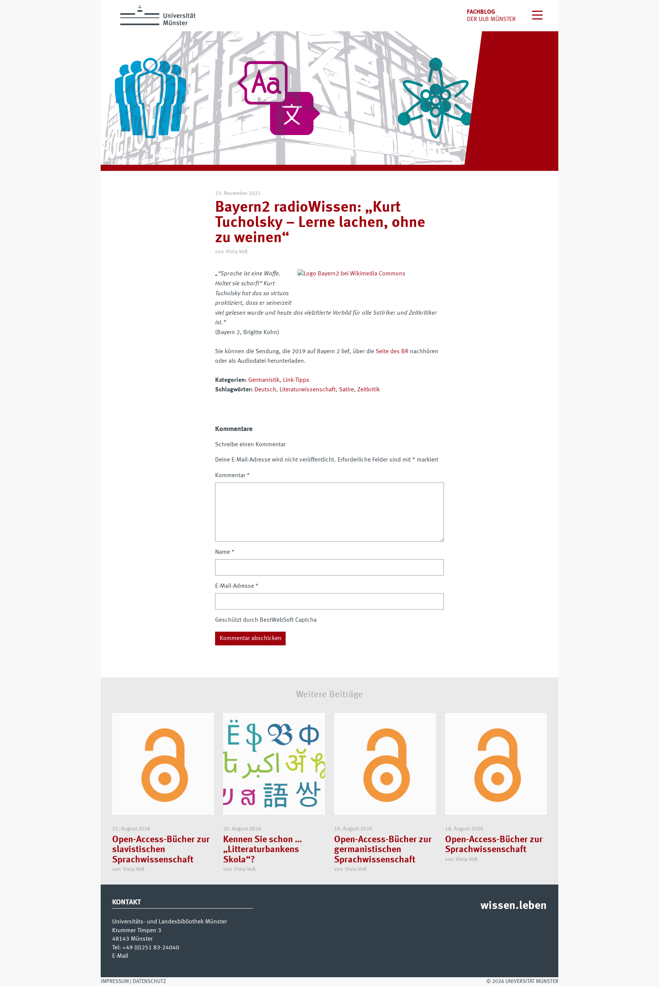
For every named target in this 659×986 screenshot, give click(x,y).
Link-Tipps (296, 380)
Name (225, 552)
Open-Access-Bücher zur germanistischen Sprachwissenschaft (383, 850)
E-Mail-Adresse (237, 586)
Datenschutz (149, 981)
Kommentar (232, 476)
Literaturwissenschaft (308, 390)
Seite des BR (392, 352)
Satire (346, 390)
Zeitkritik (368, 390)
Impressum (115, 981)
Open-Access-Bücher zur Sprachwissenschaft (494, 844)
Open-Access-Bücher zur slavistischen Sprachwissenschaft (161, 850)
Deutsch (265, 390)
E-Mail (120, 956)
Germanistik (264, 380)
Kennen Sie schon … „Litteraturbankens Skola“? (262, 850)
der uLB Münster (491, 19)
